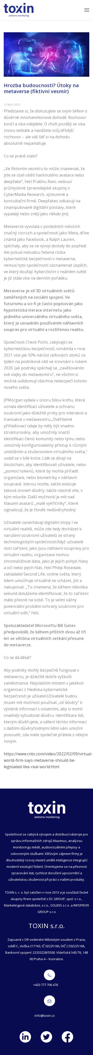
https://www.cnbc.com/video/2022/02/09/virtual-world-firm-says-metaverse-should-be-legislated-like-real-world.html (48, 760)
